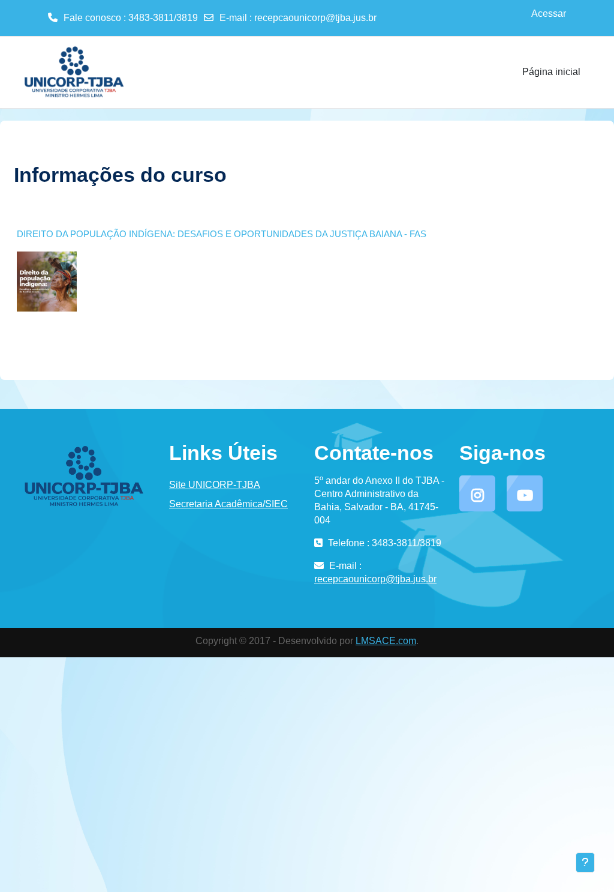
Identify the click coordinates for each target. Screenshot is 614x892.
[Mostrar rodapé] (585, 862)
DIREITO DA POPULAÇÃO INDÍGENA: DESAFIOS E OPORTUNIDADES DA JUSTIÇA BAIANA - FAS (221, 234)
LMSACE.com (386, 641)
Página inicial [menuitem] (551, 72)
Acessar (548, 13)
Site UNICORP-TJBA (214, 485)
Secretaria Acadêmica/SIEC (228, 504)
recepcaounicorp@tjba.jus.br (315, 18)
